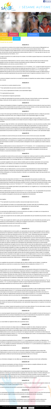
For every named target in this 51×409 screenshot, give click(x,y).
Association (13, 34)
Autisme (23, 34)
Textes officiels (6, 38)
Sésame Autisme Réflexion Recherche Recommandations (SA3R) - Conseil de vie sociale (25, 6)
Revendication (33, 34)
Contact (16, 38)
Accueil (4, 34)
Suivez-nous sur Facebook (47, 1)
